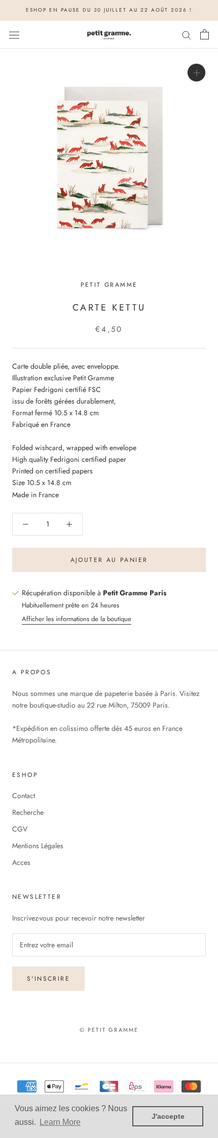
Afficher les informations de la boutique (76, 619)
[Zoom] (196, 72)
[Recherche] (186, 34)
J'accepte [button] (168, 1116)
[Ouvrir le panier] (204, 34)
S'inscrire (48, 978)
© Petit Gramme (109, 1030)
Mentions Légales (37, 846)
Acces (21, 862)
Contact (23, 796)
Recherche (28, 812)
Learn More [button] (60, 1122)
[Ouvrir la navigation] (14, 34)
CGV (19, 829)
